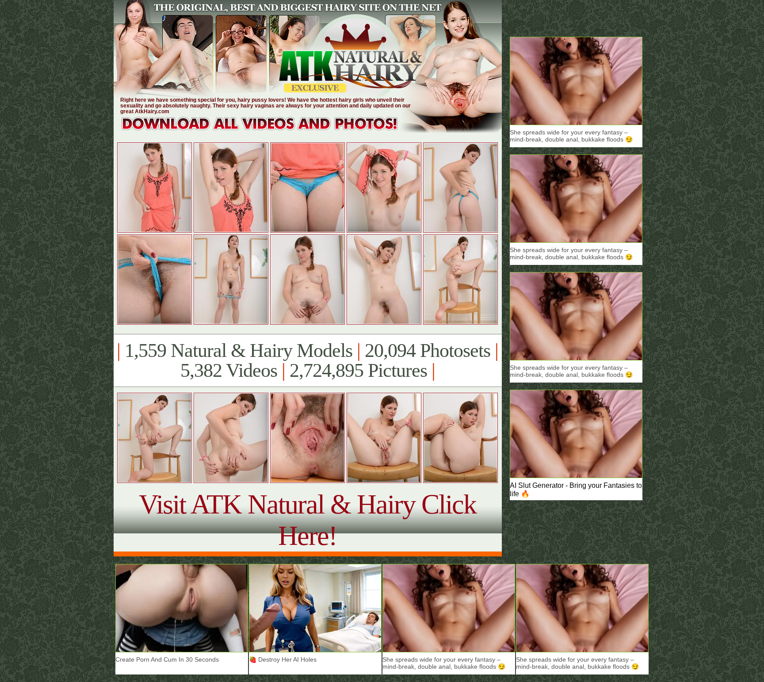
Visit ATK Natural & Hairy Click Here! (307, 520)
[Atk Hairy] (268, 130)
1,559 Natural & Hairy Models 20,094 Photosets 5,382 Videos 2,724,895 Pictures (307, 360)
